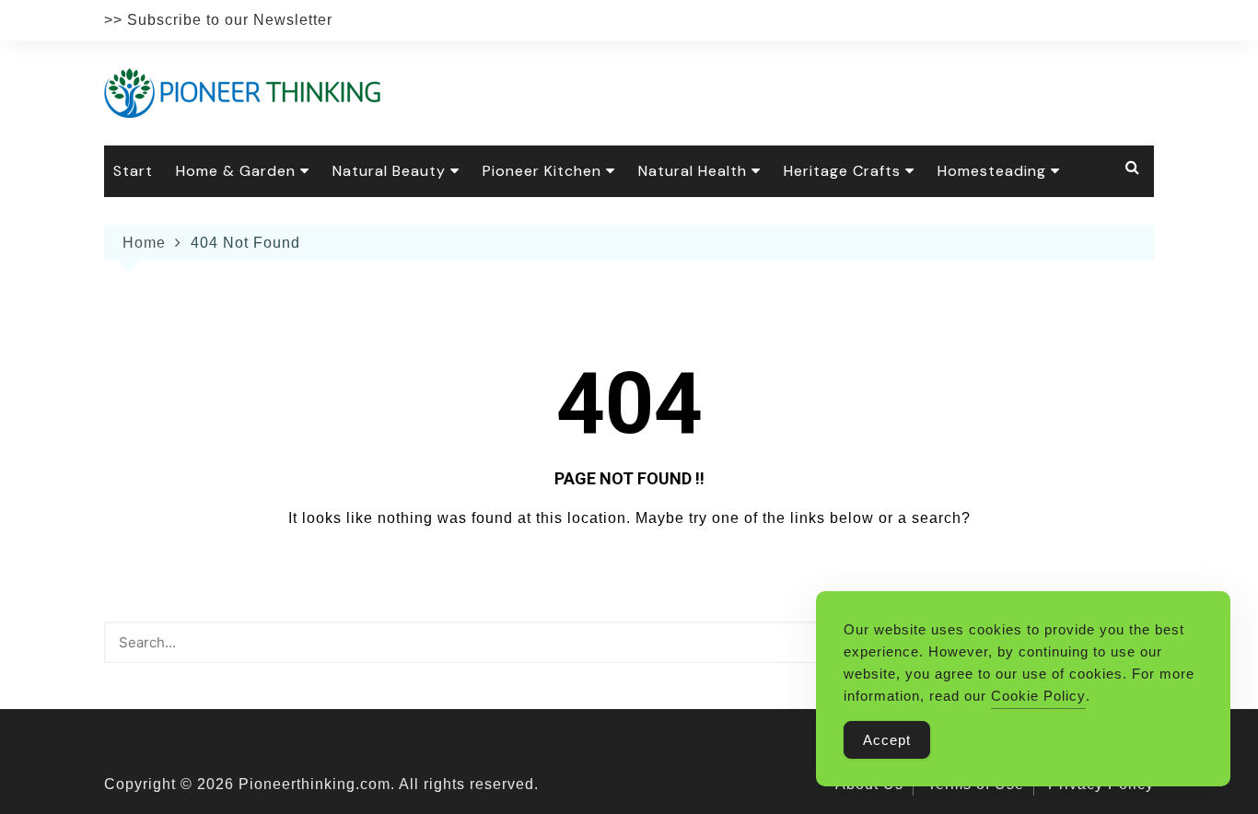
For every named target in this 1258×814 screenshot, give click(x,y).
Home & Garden (236, 170)
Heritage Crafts (842, 170)
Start (133, 170)
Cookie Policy (1038, 696)
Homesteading (992, 170)
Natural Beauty (389, 170)
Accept (887, 740)
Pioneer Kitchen (542, 170)
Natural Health (692, 170)
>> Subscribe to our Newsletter (218, 20)
